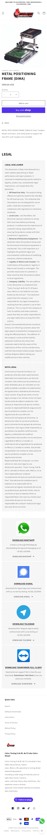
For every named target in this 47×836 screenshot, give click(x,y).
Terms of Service (11, 723)
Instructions (9, 717)
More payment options (23, 116)
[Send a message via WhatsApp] (42, 821)
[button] (3, 13)
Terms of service (38, 831)
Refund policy (15, 831)
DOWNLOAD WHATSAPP (22, 556)
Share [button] (7, 123)
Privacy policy (26, 831)
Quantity (5, 90)
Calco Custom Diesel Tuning (22, 828)
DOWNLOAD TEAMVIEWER (21, 684)
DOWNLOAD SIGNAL (22, 596)
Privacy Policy (10, 734)
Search (7, 706)
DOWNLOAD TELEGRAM (22, 640)
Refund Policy (10, 728)
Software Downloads (13, 712)
